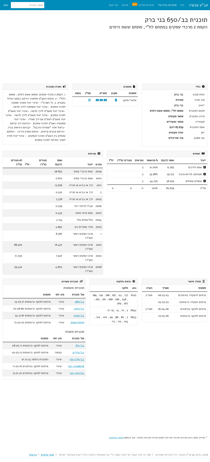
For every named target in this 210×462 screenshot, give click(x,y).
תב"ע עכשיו (198, 5)
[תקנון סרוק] (116, 100)
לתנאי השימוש (116, 437)
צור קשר (113, 5)
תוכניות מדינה (143, 5)
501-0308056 (76, 366)
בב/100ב (79, 315)
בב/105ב (79, 309)
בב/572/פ (78, 352)
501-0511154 (77, 373)
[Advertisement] (108, 57)
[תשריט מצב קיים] (97, 100)
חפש (5, 5)
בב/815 (80, 345)
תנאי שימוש (47, 455)
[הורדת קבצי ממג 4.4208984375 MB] (89, 100)
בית (182, 5)
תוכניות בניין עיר (167, 5)
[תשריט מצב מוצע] (105, 100)
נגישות (33, 455)
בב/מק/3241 (77, 359)
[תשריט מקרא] (101, 100)
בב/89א (79, 302)
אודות (125, 5)
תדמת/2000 (77, 322)
